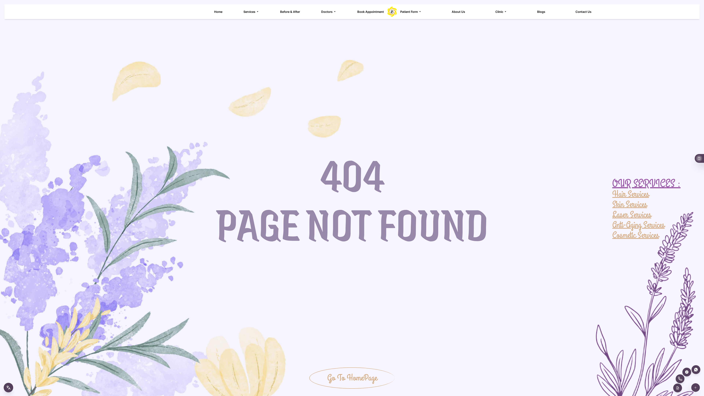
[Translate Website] (8, 387)
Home (218, 12)
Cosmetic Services (635, 235)
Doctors (327, 12)
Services (249, 12)
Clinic (499, 12)
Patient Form (409, 12)
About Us (458, 12)
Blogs (541, 12)
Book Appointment (370, 12)
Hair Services (630, 194)
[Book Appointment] (677, 388)
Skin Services (629, 204)
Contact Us (583, 12)
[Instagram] (686, 372)
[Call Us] (680, 378)
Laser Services (631, 214)
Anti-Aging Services (638, 225)
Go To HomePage (352, 378)
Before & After (290, 12)
